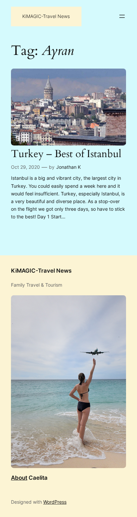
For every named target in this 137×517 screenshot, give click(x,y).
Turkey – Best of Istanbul (66, 154)
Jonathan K (68, 167)
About (19, 477)
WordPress (55, 502)
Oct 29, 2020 (25, 167)
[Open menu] (122, 16)
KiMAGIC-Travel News (46, 16)
